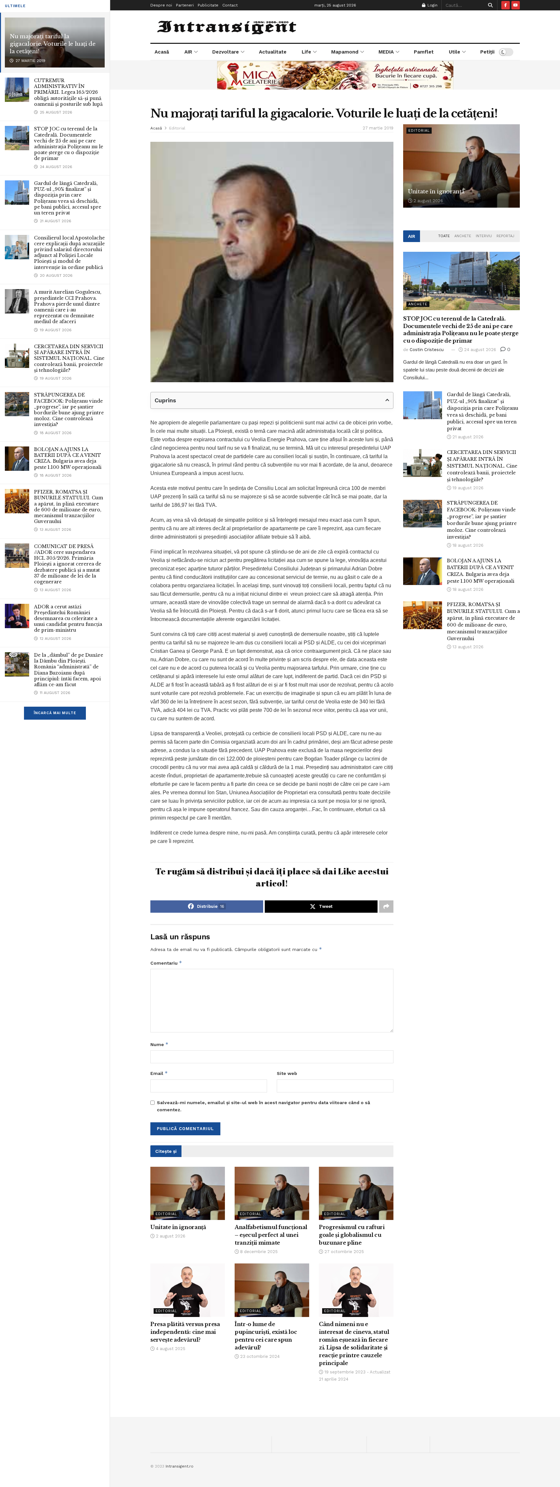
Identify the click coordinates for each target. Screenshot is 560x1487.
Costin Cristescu (427, 349)
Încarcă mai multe (55, 713)
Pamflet (424, 52)
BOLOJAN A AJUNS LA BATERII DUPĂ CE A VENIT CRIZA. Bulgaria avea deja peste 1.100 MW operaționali (67, 458)
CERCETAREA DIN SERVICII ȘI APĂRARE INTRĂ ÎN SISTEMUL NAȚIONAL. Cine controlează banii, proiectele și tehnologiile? (69, 358)
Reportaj (505, 236)
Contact (230, 5)
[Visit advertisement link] (335, 75)
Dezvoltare (225, 52)
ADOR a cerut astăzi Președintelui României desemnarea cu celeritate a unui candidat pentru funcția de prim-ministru (68, 618)
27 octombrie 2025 (343, 1251)
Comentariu (166, 963)
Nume (159, 1044)
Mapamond (344, 52)
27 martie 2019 (378, 128)
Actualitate (272, 52)
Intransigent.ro (179, 1466)
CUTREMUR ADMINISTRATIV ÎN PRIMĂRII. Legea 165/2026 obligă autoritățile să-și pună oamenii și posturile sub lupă (68, 92)
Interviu (484, 236)
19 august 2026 (467, 487)
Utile (454, 52)
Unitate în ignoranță (178, 1227)
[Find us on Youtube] (515, 5)
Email (159, 1073)
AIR (188, 52)
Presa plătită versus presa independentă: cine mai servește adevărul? (185, 1332)
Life (306, 52)
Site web (287, 1073)
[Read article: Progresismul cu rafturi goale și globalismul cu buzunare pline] (356, 1193)
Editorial (177, 128)
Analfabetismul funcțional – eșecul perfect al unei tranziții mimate (271, 1235)
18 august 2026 (467, 545)
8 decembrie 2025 (258, 1251)
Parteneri (185, 5)
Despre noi (161, 5)
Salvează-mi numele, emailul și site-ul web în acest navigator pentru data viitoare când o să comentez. (263, 1106)
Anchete (462, 236)
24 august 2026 (479, 349)
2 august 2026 (170, 1236)
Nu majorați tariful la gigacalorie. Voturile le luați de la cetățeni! (53, 44)
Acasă (162, 52)
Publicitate (208, 5)
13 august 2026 (467, 646)
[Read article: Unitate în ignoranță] (187, 1193)
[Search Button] (489, 5)
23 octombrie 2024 (259, 1356)
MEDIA (386, 52)
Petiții (487, 52)
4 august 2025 (170, 1348)
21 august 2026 (467, 436)
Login (432, 5)
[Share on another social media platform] (386, 906)
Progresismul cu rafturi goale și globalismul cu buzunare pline (352, 1235)
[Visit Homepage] (227, 26)
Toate (444, 236)
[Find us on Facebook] (505, 5)
